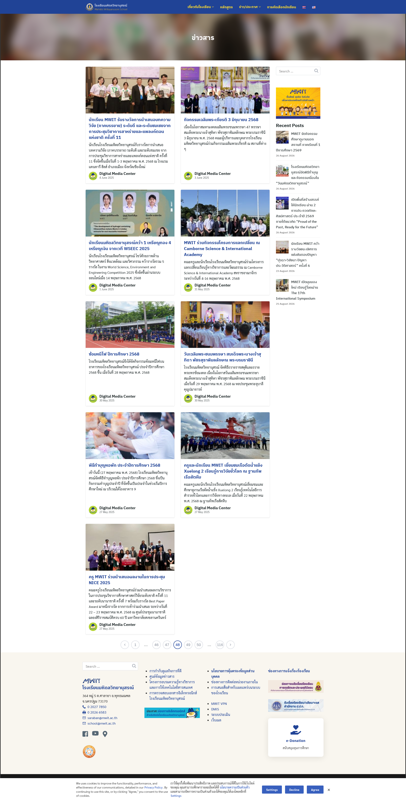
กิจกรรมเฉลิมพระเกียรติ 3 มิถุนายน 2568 (221, 119)
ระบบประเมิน (220, 714)
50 (199, 645)
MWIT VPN (219, 703)
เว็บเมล (216, 720)
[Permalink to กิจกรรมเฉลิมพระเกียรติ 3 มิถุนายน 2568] (225, 89)
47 (167, 645)
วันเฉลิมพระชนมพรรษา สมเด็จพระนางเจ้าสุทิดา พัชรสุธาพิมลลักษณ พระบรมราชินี (222, 357)
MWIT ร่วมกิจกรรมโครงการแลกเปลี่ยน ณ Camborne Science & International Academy (222, 248)
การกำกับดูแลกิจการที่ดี (165, 671)
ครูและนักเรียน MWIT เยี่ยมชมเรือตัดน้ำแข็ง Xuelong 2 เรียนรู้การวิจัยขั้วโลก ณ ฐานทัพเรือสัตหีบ (223, 471)
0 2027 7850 (96, 706)
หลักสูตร (226, 7)
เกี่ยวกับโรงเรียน (200, 7)
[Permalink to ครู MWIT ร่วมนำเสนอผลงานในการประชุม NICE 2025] (130, 547)
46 (156, 645)
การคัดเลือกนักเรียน (281, 7)
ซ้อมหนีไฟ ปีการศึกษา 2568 (114, 354)
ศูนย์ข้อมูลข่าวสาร (162, 676)
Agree (315, 789)
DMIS (215, 709)
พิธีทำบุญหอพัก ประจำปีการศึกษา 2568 (124, 465)
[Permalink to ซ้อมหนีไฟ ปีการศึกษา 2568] (130, 324)
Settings (176, 795)
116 (220, 645)
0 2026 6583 (96, 712)
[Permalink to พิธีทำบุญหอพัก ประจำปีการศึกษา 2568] (130, 435)
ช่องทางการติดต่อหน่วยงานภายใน (234, 682)
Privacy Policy (153, 787)
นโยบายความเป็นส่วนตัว (235, 787)
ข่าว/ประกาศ (249, 7)
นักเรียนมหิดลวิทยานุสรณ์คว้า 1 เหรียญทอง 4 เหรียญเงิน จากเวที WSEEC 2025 (130, 245)
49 (188, 645)
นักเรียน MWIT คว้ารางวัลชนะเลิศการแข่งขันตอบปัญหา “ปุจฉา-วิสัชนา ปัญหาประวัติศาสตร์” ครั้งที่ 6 (297, 254)
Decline (294, 789)
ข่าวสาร (203, 37)
